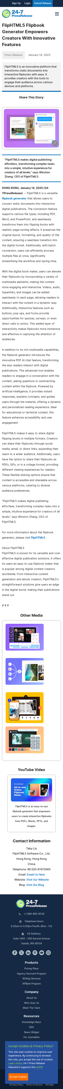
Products (31, 962)
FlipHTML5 (38, 537)
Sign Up (16, 3)
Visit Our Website (37, 879)
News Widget (31, 1032)
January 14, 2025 (39, 55)
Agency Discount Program (31, 974)
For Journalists (32, 1037)
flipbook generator (14, 198)
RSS (31, 1027)
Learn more (15, 1063)
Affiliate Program (31, 984)
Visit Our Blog (35, 885)
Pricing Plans (31, 969)
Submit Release (42, 3)
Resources (31, 1016)
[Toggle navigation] (57, 14)
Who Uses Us (31, 1003)
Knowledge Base (31, 1022)
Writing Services (32, 979)
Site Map (49, 1085)
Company (31, 992)
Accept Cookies (18, 1076)
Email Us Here (36, 874)
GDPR (39, 1067)
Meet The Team (31, 1008)
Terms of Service (34, 1085)
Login (27, 3)
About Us (31, 998)
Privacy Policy (16, 1085)
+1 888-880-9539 (34, 914)
